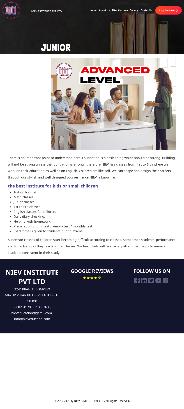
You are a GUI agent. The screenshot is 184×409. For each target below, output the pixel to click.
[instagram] (165, 280)
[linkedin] (144, 280)
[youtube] (158, 280)
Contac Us (146, 10)
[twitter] (151, 280)
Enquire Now (167, 10)
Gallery (134, 10)
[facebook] (137, 280)
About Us (104, 10)
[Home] (18, 10)
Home (92, 10)
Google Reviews (92, 271)
